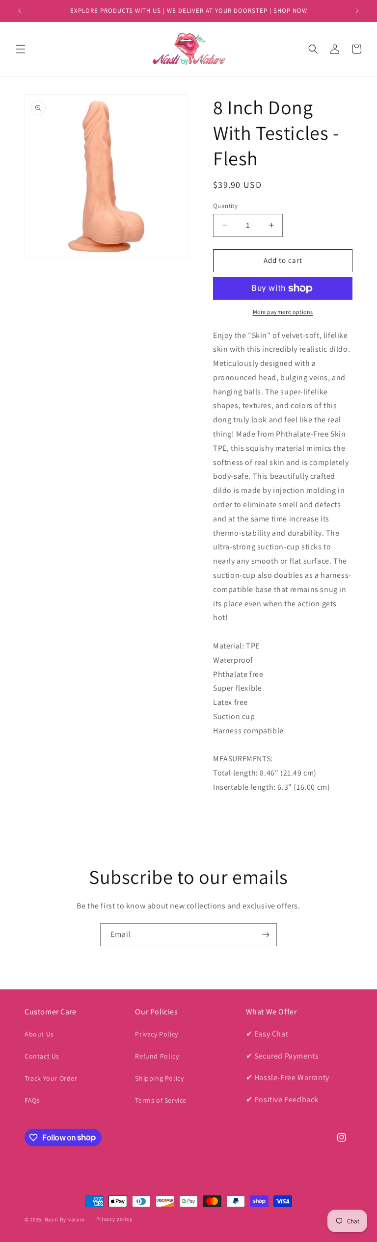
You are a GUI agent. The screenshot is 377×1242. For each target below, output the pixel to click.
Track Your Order (51, 1078)
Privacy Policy (156, 1034)
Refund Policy (157, 1056)
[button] (20, 49)
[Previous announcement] (19, 11)
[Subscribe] (265, 934)
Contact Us (42, 1056)
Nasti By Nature (65, 1219)
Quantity (225, 206)
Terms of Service (161, 1100)
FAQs (32, 1100)
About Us (39, 1034)
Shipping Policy (159, 1078)
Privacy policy (114, 1219)
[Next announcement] (357, 11)
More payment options (283, 311)
